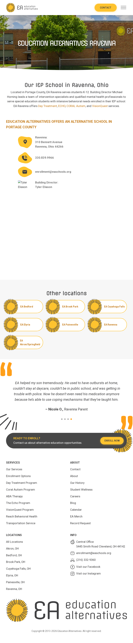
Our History (77, 483)
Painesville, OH (15, 582)
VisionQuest (100, 106)
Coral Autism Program (20, 489)
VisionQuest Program (20, 509)
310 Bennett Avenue (48, 142)
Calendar (76, 509)
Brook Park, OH (15, 562)
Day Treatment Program (21, 483)
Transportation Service (20, 523)
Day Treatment (47, 106)
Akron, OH (12, 548)
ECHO (61, 106)
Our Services (14, 469)
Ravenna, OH (14, 589)
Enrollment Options (18, 476)
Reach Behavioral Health (21, 516)
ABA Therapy (14, 496)
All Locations (14, 541)
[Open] (123, 7)
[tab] (62, 419)
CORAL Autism (75, 106)
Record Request (80, 523)
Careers (75, 496)
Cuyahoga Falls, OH (18, 568)
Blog (73, 503)
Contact (105, 7)
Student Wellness (81, 489)
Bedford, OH (14, 555)
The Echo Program (18, 503)
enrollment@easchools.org (53, 171)
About (74, 476)
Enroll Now (112, 440)
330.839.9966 (44, 157)
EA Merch (76, 516)
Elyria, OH (12, 575)
